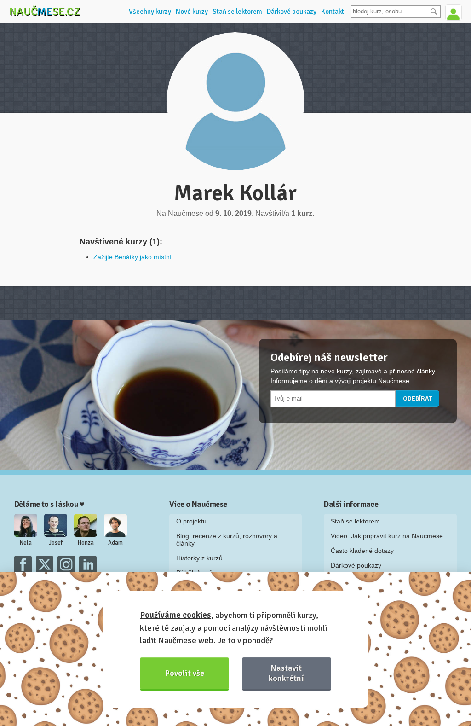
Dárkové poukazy (291, 11)
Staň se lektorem (237, 11)
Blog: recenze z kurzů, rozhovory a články (226, 539)
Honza (86, 542)
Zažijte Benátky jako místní (132, 257)
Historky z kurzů (199, 558)
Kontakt (332, 11)
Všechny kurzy (150, 11)
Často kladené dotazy (362, 550)
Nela (26, 542)
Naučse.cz (44, 11)
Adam (115, 542)
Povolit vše (184, 673)
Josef (56, 542)
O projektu (191, 521)
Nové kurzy (192, 11)
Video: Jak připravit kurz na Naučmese (387, 536)
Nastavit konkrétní (286, 673)
